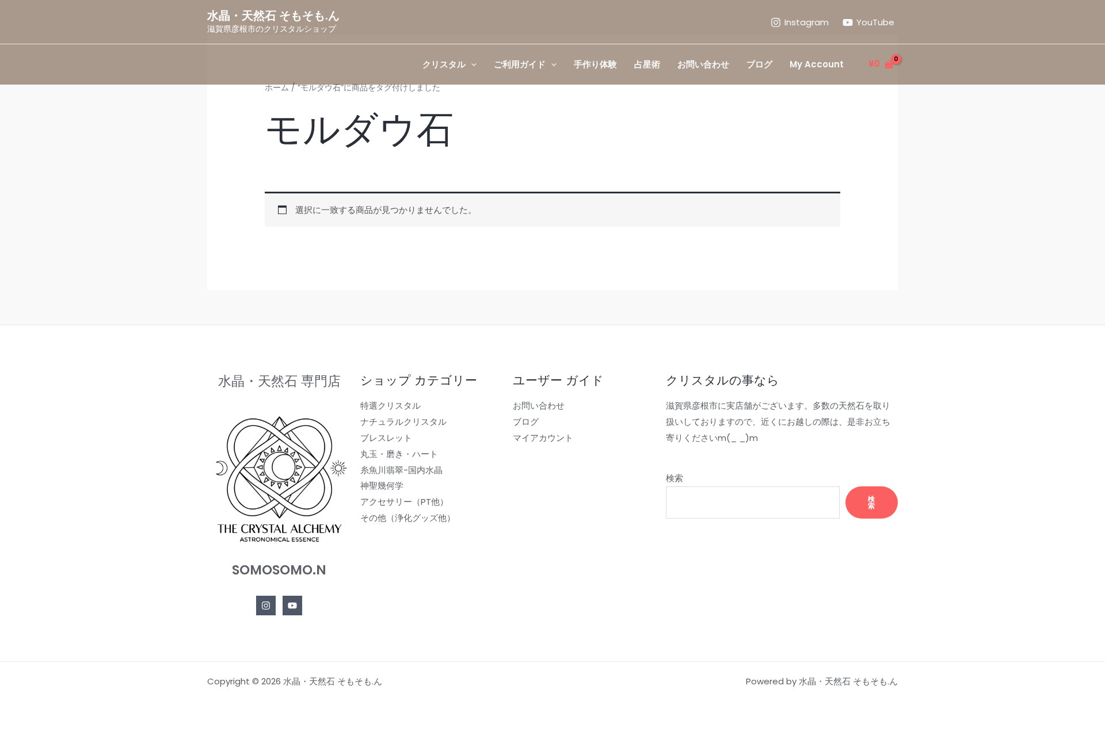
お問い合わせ (539, 405)
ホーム (277, 87)
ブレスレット (386, 438)
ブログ (526, 422)
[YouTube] (292, 605)
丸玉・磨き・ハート (399, 454)
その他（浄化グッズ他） (407, 518)
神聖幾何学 (381, 485)
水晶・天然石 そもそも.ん (273, 15)
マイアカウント (543, 438)
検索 (674, 478)
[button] (471, 64)
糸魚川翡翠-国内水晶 (401, 470)
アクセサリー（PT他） (404, 502)
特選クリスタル (390, 405)
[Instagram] (266, 605)
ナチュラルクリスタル (403, 422)
